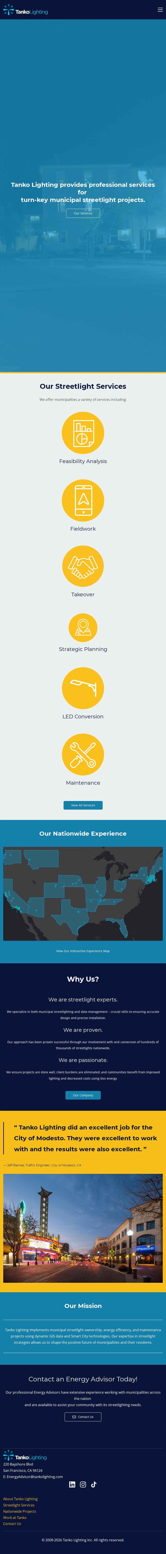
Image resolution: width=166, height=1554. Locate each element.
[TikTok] (93, 1484)
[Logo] (25, 9)
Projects (29, 1511)
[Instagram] (83, 1484)
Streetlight (12, 1505)
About (8, 1499)
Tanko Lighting (25, 1499)
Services (28, 1505)
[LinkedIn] (72, 1484)
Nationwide (13, 1511)
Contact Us (12, 1523)
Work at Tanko (15, 1517)
